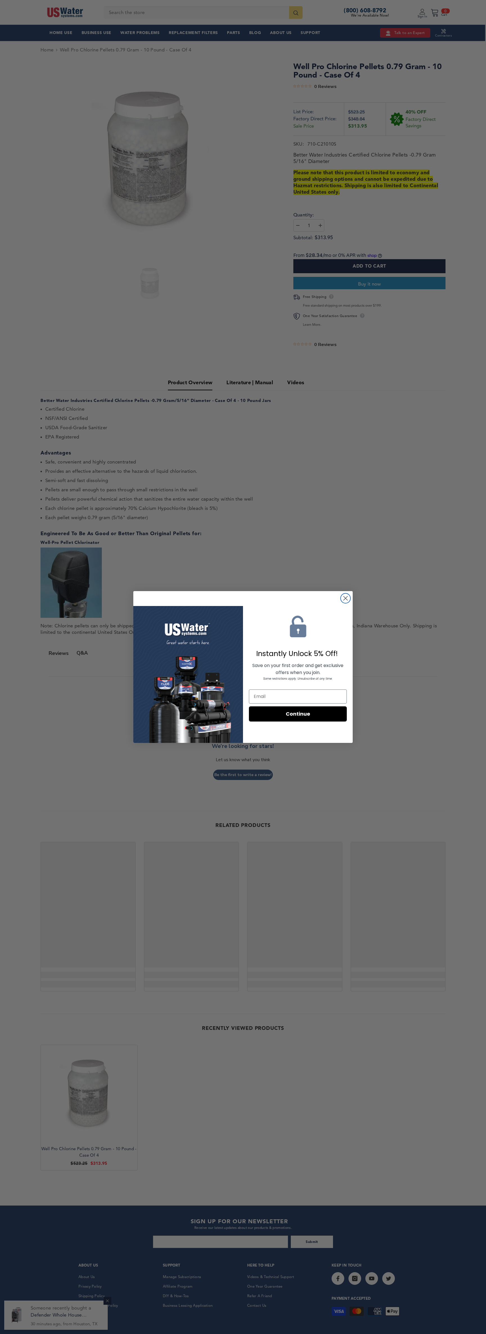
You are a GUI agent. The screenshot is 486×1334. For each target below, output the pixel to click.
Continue (298, 713)
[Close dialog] (345, 598)
